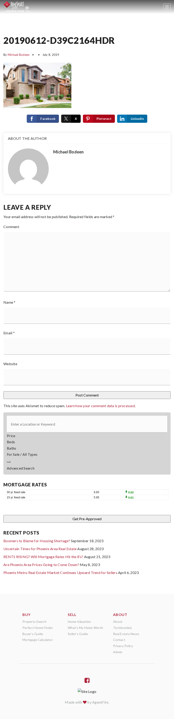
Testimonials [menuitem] (122, 628)
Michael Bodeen (19, 55)
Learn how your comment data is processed (100, 406)
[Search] (8, 462)
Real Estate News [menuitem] (126, 634)
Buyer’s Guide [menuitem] (32, 634)
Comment (11, 226)
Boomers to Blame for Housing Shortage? (36, 541)
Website (10, 364)
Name (9, 302)
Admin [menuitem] (117, 652)
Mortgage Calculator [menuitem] (37, 640)
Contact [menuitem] (119, 640)
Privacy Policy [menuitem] (123, 646)
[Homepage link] (16, 7)
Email (9, 333)
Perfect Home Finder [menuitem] (37, 628)
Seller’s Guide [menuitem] (78, 634)
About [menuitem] (117, 621)
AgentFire (100, 702)
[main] (87, 297)
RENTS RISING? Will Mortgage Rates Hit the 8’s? (43, 556)
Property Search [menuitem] (34, 621)
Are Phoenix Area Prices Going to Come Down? (41, 564)
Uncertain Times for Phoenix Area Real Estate (40, 549)
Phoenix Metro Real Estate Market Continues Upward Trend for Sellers (60, 572)
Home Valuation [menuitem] (79, 621)
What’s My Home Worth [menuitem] (85, 628)
